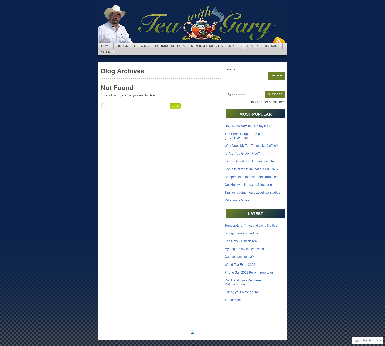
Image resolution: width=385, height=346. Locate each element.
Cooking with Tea (170, 46)
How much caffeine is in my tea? (248, 126)
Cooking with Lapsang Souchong (248, 184)
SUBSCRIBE (275, 94)
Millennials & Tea (237, 200)
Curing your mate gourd (241, 292)
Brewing (141, 46)
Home (105, 46)
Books (122, 46)
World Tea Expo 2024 (240, 264)
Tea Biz (252, 46)
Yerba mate (233, 300)
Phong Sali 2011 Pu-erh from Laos (249, 272)
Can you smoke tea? (239, 256)
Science (108, 52)
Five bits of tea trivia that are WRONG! (252, 169)
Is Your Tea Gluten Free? (242, 153)
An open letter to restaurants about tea (252, 177)
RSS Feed (278, 41)
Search (230, 69)
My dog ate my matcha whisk (245, 249)
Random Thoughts (207, 46)
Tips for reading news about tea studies (252, 192)
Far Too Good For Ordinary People (249, 161)
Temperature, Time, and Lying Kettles (251, 225)
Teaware (271, 46)
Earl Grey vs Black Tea (241, 241)
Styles (235, 46)
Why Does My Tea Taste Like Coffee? (251, 145)
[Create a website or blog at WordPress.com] (192, 334)
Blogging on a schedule (241, 233)
